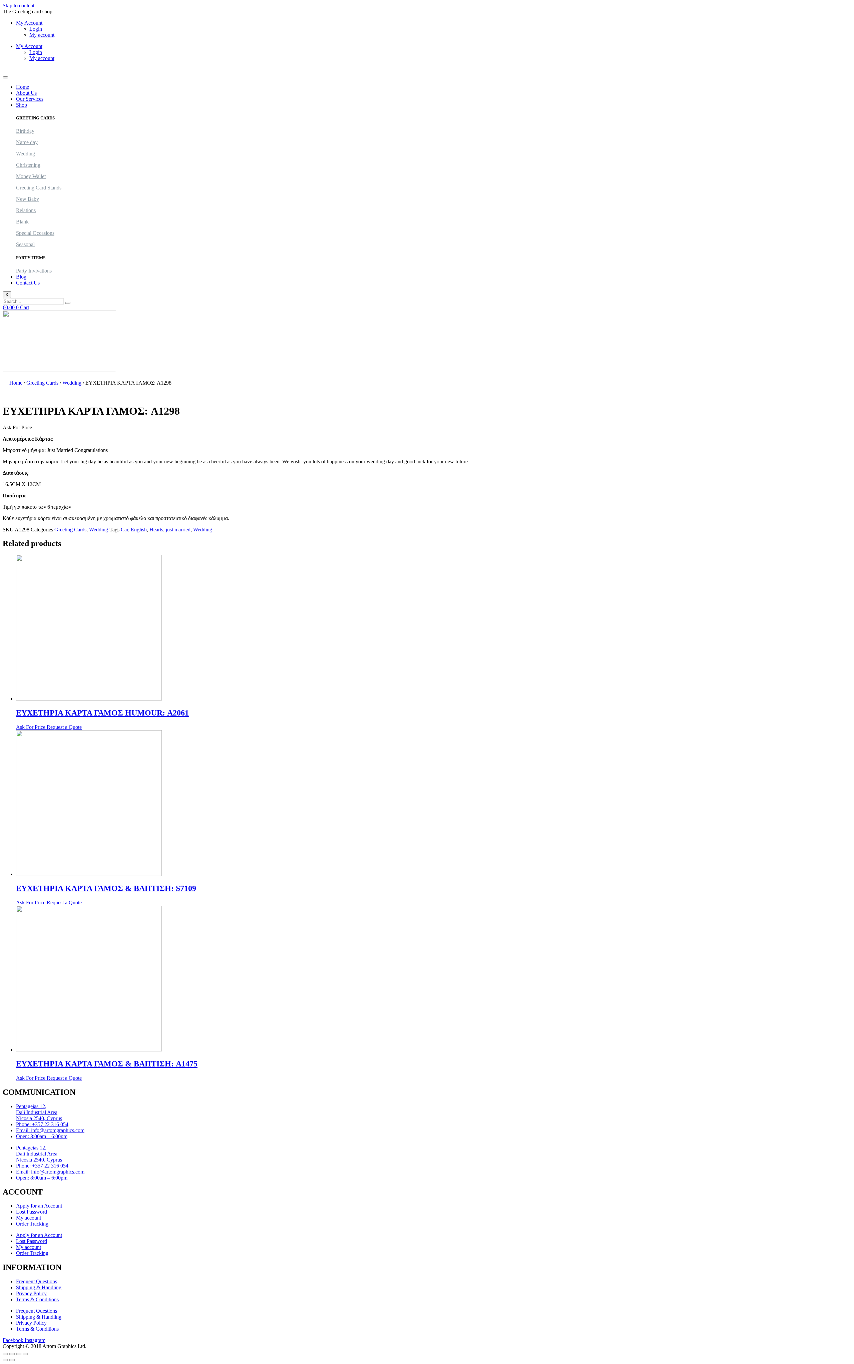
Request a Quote (64, 727)
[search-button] (67, 303)
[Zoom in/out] (5, 1354)
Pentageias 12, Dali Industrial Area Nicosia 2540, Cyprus (39, 1112)
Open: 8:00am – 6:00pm (41, 1136)
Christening (28, 165)
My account (41, 35)
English (139, 529)
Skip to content (18, 5)
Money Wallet (31, 176)
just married (178, 529)
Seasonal (25, 244)
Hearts (156, 529)
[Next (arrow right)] (12, 1360)
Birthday (25, 131)
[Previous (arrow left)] (5, 1360)
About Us (26, 93)
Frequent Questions (36, 1281)
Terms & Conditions (37, 1299)
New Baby (27, 199)
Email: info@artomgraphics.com (50, 1130)
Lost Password (31, 1212)
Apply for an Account (39, 1206)
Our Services (29, 99)
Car (124, 529)
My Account (29, 23)
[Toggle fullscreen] (12, 1354)
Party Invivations (34, 271)
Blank (22, 221)
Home (22, 87)
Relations (26, 210)
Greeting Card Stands (39, 187)
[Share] (18, 1354)
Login (35, 29)
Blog (21, 277)
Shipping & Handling (38, 1287)
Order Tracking (32, 1224)
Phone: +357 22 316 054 (42, 1124)
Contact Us (28, 283)
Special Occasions (35, 233)
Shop (21, 105)
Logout (10, 69)
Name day (27, 142)
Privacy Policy (31, 1293)
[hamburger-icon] (5, 77)
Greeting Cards (42, 383)
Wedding (25, 153)
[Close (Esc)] (25, 1354)
